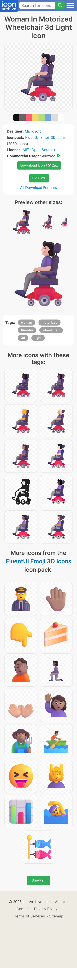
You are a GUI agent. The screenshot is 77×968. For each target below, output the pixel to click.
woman (26, 322)
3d (23, 338)
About (60, 902)
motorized (49, 322)
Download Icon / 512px (39, 165)
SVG (35, 178)
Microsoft (33, 131)
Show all (38, 880)
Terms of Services (29, 916)
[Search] (60, 5)
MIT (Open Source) (39, 150)
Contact (23, 909)
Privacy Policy (45, 909)
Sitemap (56, 916)
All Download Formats (38, 187)
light (38, 338)
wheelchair (51, 330)
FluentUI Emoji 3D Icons (45, 137)
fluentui (27, 330)
